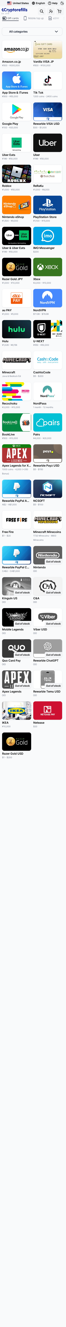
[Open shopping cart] (60, 11)
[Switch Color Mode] (62, 3)
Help (55, 3)
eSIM (56, 18)
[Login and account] (51, 11)
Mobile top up (36, 18)
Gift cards (13, 18)
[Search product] (42, 11)
